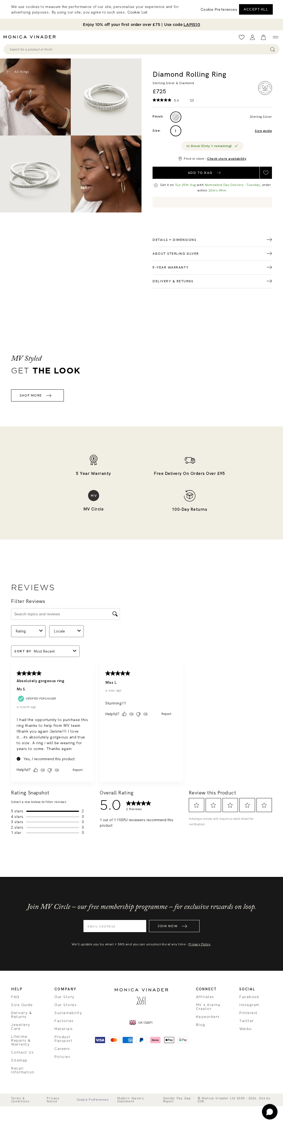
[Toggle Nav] (275, 37)
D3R (201, 1101)
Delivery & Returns (21, 1015)
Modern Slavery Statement (130, 1100)
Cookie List (137, 12)
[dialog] (141, 9)
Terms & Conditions (20, 1100)
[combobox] (139, 49)
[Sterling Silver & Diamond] (176, 117)
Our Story (64, 997)
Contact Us (22, 1052)
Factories (64, 1021)
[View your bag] (263, 37)
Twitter (246, 1021)
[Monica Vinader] (31, 37)
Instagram (249, 1005)
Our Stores (65, 1005)
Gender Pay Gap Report (177, 1100)
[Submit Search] (273, 49)
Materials (63, 1029)
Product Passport (63, 1039)
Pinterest (248, 1013)
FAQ (15, 997)
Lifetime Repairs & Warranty (21, 1040)
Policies (62, 1057)
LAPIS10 (192, 24)
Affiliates (205, 997)
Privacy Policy (199, 944)
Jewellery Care (20, 1027)
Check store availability (226, 158)
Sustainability (68, 1013)
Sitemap (19, 1060)
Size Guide (22, 1005)
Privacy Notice (53, 1100)
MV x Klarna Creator (208, 1007)
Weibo (245, 1029)
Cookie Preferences (93, 1100)
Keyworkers (208, 1017)
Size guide (263, 131)
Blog (200, 1025)
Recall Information (23, 1070)
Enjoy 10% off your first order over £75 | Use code (141, 24)
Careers (62, 1049)
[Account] (252, 37)
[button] (219, 9)
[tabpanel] (106, 96)
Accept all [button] (256, 9)
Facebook (249, 997)
